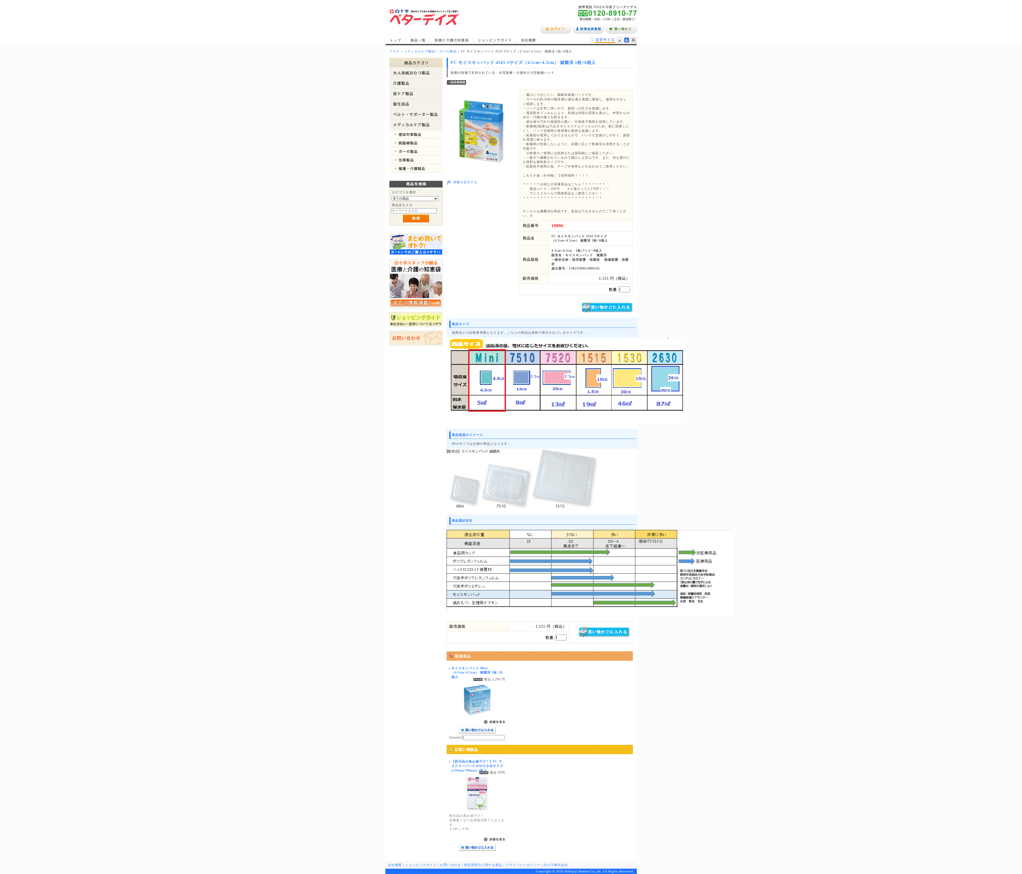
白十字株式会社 (556, 865)
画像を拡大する (465, 182)
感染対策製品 (416, 134)
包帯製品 (416, 160)
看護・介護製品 (416, 168)
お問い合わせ (450, 865)
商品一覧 (418, 40)
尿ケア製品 (416, 93)
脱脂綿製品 (416, 142)
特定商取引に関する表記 (483, 865)
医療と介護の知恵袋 (451, 40)
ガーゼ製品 (448, 51)
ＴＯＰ (394, 51)
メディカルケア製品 (419, 51)
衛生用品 (416, 104)
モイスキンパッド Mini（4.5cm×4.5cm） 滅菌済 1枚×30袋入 (477, 672)
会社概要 (528, 40)
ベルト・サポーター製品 (416, 114)
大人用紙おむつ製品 (416, 73)
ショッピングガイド (494, 40)
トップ (395, 40)
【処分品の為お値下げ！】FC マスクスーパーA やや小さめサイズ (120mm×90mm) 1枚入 (477, 765)
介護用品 (416, 83)
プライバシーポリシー (523, 865)
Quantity (455, 737)
